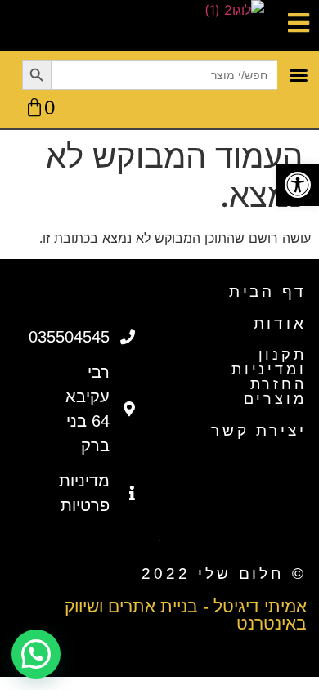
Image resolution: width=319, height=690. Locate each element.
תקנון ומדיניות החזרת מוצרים (269, 377)
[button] (297, 185)
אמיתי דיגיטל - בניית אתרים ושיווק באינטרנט (186, 615)
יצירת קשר (259, 430)
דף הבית (268, 291)
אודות (281, 323)
